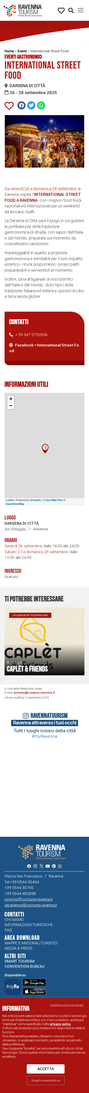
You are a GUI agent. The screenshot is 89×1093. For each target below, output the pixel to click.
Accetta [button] (45, 1069)
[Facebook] (29, 866)
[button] (71, 11)
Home (9, 51)
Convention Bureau (24, 966)
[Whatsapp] (60, 866)
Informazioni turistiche (29, 924)
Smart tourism (20, 961)
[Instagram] (35, 866)
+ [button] (10, 399)
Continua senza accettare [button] (67, 1005)
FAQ (8, 930)
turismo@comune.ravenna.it (34, 692)
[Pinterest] (54, 866)
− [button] (10, 405)
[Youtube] (47, 866)
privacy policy (60, 1024)
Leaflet (10, 500)
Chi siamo (14, 919)
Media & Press (18, 948)
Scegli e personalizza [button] (45, 1080)
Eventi (22, 51)
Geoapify (35, 500)
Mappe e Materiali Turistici (31, 943)
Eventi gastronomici (23, 57)
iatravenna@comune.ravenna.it (31, 905)
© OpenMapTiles (53, 500)
